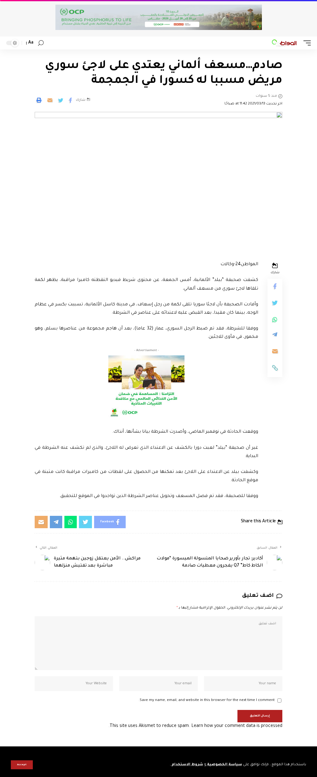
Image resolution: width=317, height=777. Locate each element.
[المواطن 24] (284, 42)
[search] (41, 43)
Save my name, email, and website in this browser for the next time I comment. (207, 700)
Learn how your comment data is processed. (195, 726)
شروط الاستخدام (187, 765)
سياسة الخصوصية (224, 765)
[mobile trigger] (305, 42)
